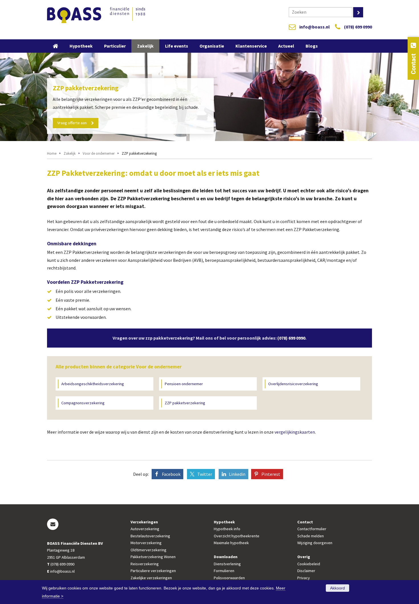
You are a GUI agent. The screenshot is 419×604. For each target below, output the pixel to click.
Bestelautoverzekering (150, 535)
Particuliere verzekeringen (153, 570)
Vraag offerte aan (72, 122)
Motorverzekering (146, 542)
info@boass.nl (314, 27)
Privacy (303, 577)
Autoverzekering (145, 528)
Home (51, 153)
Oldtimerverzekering (148, 549)
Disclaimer (306, 570)
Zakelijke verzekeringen (151, 577)
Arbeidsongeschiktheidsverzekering (92, 383)
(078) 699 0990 (358, 27)
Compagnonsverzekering (83, 402)
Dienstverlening (227, 563)
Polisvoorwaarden (229, 577)
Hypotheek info (227, 528)
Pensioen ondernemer (184, 383)
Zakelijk (70, 153)
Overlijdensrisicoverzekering (293, 383)
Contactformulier (311, 528)
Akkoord (337, 588)
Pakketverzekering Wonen (153, 556)
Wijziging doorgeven (314, 542)
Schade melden (310, 535)
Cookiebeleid (308, 563)
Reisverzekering (145, 563)
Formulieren (224, 570)
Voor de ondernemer (99, 153)
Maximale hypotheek (231, 542)
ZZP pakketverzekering (185, 402)
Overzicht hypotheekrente (236, 535)
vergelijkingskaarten (294, 432)
